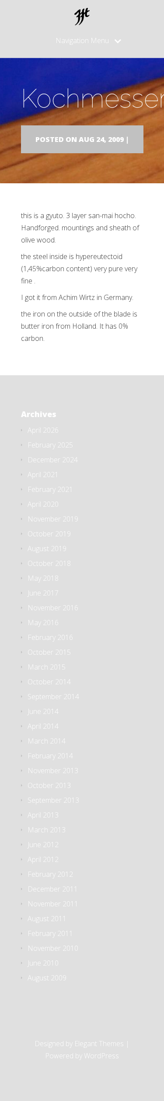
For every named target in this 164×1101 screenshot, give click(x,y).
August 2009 (47, 978)
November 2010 (53, 948)
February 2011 (50, 933)
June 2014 (43, 711)
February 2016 (50, 637)
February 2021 (50, 489)
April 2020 (43, 504)
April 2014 (43, 726)
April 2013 (43, 815)
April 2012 (43, 859)
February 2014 (50, 756)
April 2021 (43, 474)
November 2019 (53, 519)
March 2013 (47, 830)
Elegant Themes (99, 1043)
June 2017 (43, 593)
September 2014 (53, 696)
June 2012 (43, 844)
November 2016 (53, 608)
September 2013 (53, 800)
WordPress (101, 1056)
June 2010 (43, 963)
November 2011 (53, 904)
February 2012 (50, 874)
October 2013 (49, 785)
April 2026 (43, 430)
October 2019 (49, 534)
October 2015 (49, 652)
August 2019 (47, 548)
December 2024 (53, 460)
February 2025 (50, 445)
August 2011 (47, 918)
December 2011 (53, 889)
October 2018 (49, 563)
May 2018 (43, 578)
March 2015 (47, 667)
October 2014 (49, 682)
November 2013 (53, 770)
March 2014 (47, 741)
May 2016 (43, 622)
